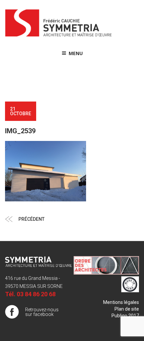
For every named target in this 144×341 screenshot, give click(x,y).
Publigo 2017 (125, 315)
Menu (76, 53)
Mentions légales (121, 302)
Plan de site (127, 309)
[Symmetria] (58, 37)
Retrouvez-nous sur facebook (42, 312)
